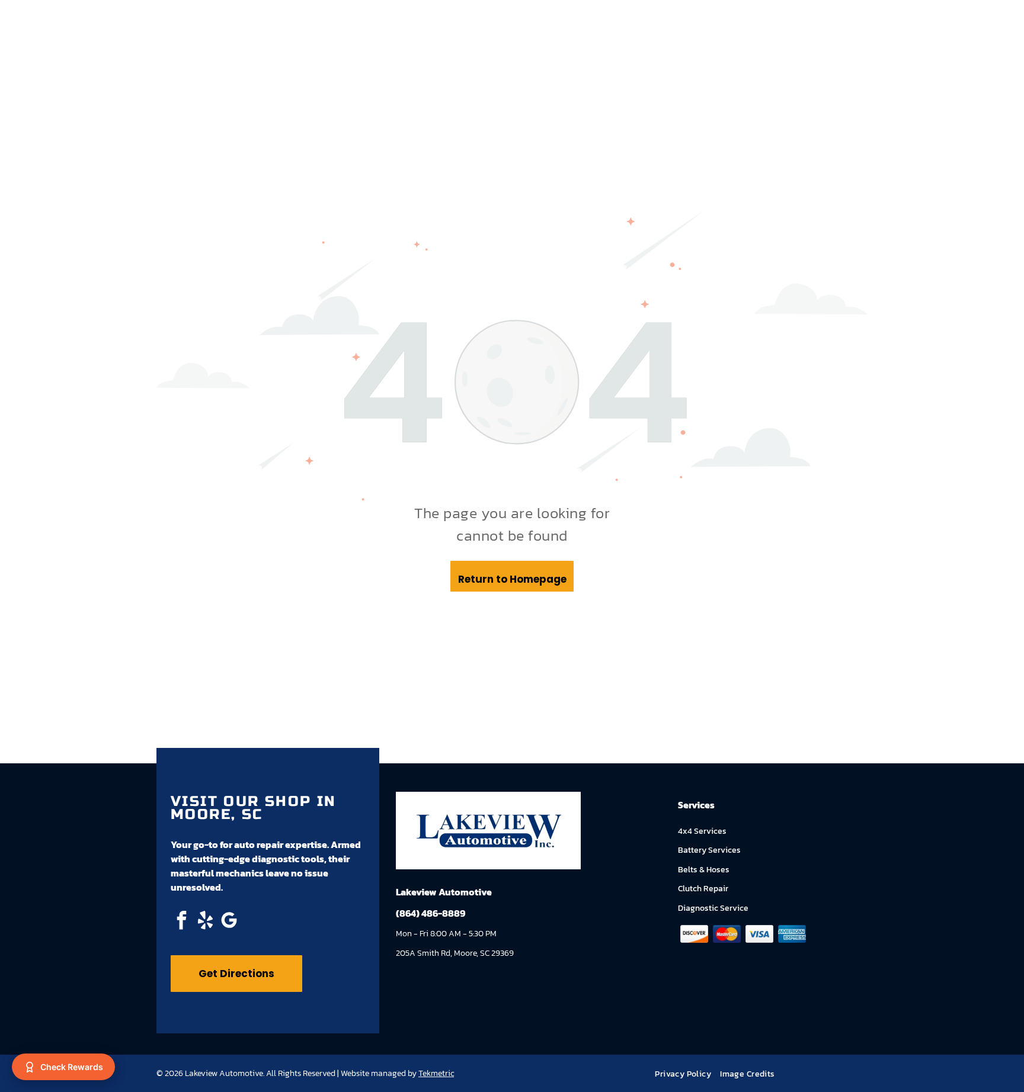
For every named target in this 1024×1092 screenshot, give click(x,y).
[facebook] (181, 922)
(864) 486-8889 (430, 913)
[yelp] (205, 922)
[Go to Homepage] (488, 820)
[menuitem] (687, 1074)
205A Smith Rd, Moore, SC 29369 (455, 953)
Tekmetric (436, 1073)
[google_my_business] (228, 922)
